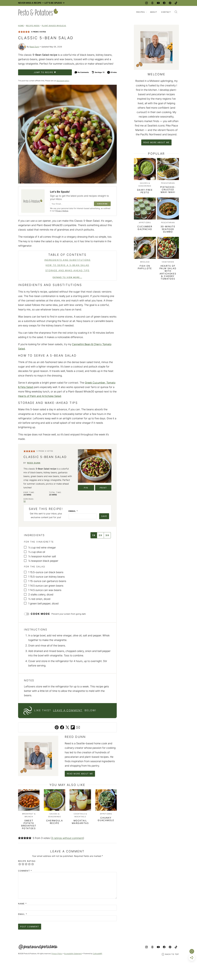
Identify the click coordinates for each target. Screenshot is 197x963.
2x (100, 535)
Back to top (172, 954)
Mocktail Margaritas (80, 821)
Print (103, 488)
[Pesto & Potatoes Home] (38, 12)
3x (107, 535)
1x (93, 535)
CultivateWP (97, 954)
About (153, 12)
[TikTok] (176, 3)
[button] (19, 32)
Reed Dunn (34, 47)
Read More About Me (80, 773)
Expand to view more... (67, 277)
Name (22, 904)
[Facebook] (164, 3)
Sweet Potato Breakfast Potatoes (28, 824)
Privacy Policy (56, 954)
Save (104, 516)
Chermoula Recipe (54, 821)
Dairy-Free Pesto (145, 191)
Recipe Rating (27, 861)
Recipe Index (33, 26)
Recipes (140, 12)
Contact (166, 12)
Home (21, 26)
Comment (25, 871)
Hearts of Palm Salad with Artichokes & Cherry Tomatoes (167, 272)
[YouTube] (158, 3)
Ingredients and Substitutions (67, 260)
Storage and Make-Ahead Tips (67, 270)
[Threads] (152, 3)
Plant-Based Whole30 (54, 26)
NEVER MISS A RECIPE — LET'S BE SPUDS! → (41, 2)
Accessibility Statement (73, 954)
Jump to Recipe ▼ (45, 72)
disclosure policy (63, 81)
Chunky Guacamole (106, 819)
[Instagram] (146, 3)
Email (73, 511)
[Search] (176, 12)
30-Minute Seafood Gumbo (168, 229)
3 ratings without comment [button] (67, 838)
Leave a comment (68, 710)
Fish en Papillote (145, 267)
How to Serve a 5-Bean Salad (67, 265)
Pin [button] (86, 488)
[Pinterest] (170, 3)
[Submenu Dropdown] (146, 12)
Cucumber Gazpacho (144, 227)
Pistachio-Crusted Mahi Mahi (168, 189)
